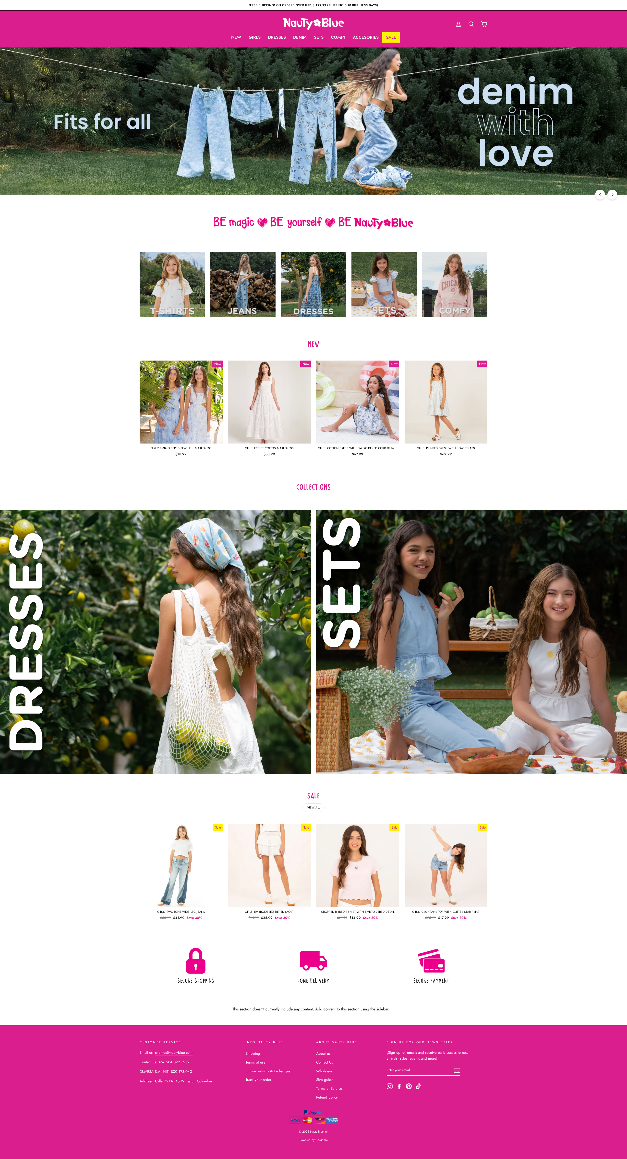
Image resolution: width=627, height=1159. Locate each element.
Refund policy (327, 1097)
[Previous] (600, 194)
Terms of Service (329, 1088)
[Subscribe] (457, 1070)
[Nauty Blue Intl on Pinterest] (409, 1086)
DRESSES (277, 37)
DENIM (300, 37)
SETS (319, 37)
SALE (391, 37)
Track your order (258, 1079)
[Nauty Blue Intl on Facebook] (399, 1086)
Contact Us (324, 1062)
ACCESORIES (366, 37)
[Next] (612, 194)
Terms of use (255, 1062)
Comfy (338, 37)
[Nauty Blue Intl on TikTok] (418, 1086)
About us (323, 1053)
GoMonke (321, 1140)
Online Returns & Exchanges (268, 1071)
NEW (236, 37)
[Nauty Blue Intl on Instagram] (390, 1086)
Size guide (324, 1079)
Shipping (253, 1053)
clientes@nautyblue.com (174, 1052)
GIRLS (255, 37)
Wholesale (324, 1071)
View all (313, 807)
